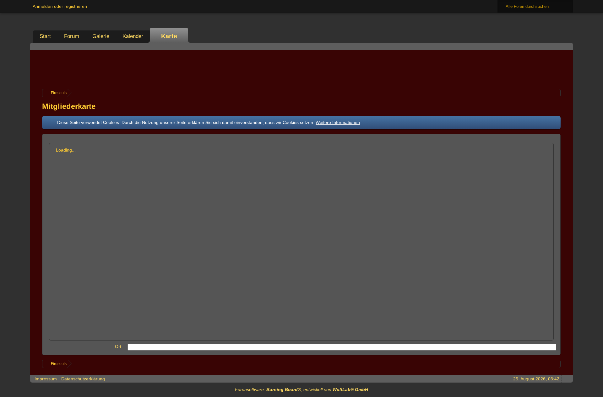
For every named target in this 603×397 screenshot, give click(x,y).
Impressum (46, 378)
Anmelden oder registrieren (60, 6)
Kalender (132, 36)
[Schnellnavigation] (557, 46)
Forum (71, 36)
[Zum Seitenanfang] (566, 378)
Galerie (100, 36)
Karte (169, 36)
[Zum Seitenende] (566, 46)
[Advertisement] (301, 69)
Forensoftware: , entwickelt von (301, 389)
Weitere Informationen (338, 122)
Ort (118, 346)
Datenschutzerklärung (83, 378)
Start (45, 36)
